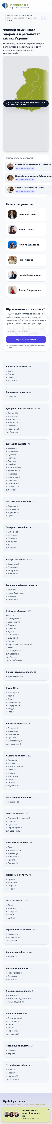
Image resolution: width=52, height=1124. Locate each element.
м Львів (9, 769)
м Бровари (11, 628)
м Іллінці (10, 377)
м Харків (10, 956)
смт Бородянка (13, 650)
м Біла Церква (12, 618)
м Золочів (10, 763)
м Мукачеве (11, 535)
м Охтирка (11, 911)
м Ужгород (11, 541)
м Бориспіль (12, 622)
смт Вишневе (12, 432)
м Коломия (11, 596)
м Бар (9, 371)
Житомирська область (19, 501)
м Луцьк (10, 396)
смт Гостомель (13, 657)
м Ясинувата (12, 486)
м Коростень (12, 512)
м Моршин (11, 773)
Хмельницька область (19, 990)
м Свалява (11, 538)
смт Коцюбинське (14, 660)
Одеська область (15, 813)
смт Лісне (10, 489)
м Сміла (10, 1024)
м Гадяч (10, 847)
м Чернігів (11, 1076)
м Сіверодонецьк (14, 740)
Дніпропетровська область (21, 408)
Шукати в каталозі (26, 339)
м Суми (9, 918)
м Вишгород (12, 634)
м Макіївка (11, 474)
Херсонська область (17, 968)
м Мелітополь (12, 573)
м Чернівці (11, 1053)
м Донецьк (11, 461)
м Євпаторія (12, 692)
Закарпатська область (19, 527)
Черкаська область (17, 1013)
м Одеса (10, 824)
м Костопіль (11, 882)
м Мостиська (12, 776)
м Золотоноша (13, 1021)
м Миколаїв (11, 802)
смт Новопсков (13, 744)
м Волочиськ (12, 995)
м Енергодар (12, 567)
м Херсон (10, 979)
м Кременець (12, 934)
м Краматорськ (13, 470)
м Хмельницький (14, 1002)
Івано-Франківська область (21, 585)
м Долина (10, 589)
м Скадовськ (12, 976)
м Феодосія (11, 708)
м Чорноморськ (13, 827)
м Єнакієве (11, 464)
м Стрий (10, 782)
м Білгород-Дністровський (18, 818)
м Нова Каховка (13, 973)
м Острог (10, 885)
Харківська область (17, 952)
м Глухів (10, 905)
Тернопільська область (19, 929)
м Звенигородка (13, 1018)
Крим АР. (11, 688)
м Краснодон (12, 731)
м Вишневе (11, 638)
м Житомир (11, 509)
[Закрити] (48, 1109)
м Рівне (9, 889)
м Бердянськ (12, 564)
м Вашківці (11, 1050)
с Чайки (10, 647)
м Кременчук (12, 853)
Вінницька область (17, 366)
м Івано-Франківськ (15, 593)
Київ (8, 615)
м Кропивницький (14, 676)
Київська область (16, 611)
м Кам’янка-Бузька (14, 766)
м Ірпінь (10, 641)
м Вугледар (11, 454)
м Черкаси (11, 1030)
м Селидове (11, 480)
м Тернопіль (12, 937)
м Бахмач (10, 1069)
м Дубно (10, 879)
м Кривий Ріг (12, 419)
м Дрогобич (11, 760)
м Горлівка (11, 458)
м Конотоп (11, 908)
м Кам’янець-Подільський (18, 998)
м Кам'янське (12, 416)
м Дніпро (10, 413)
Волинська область (17, 392)
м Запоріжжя (12, 570)
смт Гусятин (11, 940)
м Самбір (10, 779)
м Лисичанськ (12, 734)
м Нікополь (11, 425)
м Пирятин (11, 860)
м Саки (9, 699)
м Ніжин (10, 1072)
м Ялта (9, 711)
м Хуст (9, 544)
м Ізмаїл (10, 821)
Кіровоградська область (20, 671)
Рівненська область (17, 874)
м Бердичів (11, 506)
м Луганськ (11, 737)
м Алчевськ (11, 728)
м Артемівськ (12, 451)
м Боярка (10, 625)
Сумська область (15, 900)
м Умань (10, 1027)
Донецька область (16, 443)
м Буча (9, 631)
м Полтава (11, 863)
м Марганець (12, 422)
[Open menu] (47, 6)
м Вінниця (11, 374)
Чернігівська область (18, 1065)
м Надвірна (11, 599)
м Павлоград (12, 429)
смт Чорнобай (12, 1034)
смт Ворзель (12, 654)
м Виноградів (12, 531)
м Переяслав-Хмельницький (19, 644)
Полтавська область (17, 842)
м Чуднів (10, 515)
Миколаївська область (19, 797)
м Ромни (10, 914)
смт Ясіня (10, 547)
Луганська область (17, 723)
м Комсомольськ (13, 850)
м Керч (9, 696)
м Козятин (11, 380)
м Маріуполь (12, 477)
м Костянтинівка (14, 467)
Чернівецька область (18, 1045)
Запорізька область (17, 559)
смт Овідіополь (13, 831)
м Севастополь (13, 702)
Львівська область (16, 755)
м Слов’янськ (12, 483)
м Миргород (12, 856)
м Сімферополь (13, 705)
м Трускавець (12, 785)
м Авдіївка (11, 448)
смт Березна (12, 1079)
